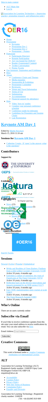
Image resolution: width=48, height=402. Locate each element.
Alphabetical (29, 264)
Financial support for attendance (25, 99)
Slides (14, 221)
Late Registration (19, 118)
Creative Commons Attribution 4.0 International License (27, 353)
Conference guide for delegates (25, 111)
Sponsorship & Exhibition (23, 82)
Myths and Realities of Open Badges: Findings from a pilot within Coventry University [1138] (26, 269)
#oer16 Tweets (7, 253)
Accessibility (11, 377)
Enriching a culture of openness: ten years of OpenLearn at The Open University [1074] (25, 277)
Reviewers (16, 87)
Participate (10, 54)
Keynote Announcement (22, 207)
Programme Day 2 (19, 49)
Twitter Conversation (20, 65)
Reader (9, 209)
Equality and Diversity (15, 389)
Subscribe (6, 336)
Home (9, 39)
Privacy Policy (12, 382)
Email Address (7, 331)
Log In (9, 9)
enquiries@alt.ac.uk (9, 399)
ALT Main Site (12, 7)
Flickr (19, 218)
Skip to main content (9, 2)
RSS (31, 327)
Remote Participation (20, 58)
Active (11, 264)
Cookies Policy (12, 380)
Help (8, 101)
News (8, 204)
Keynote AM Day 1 (18, 124)
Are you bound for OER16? (23, 61)
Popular (19, 264)
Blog (8, 73)
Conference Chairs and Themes (25, 77)
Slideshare (21, 223)
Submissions (17, 94)
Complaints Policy (14, 387)
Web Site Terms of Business (18, 385)
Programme (11, 42)
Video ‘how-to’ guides (21, 104)
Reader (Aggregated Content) (24, 63)
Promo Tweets (18, 68)
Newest (4, 264)
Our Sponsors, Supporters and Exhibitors (23, 70)
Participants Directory (21, 56)
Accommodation (19, 96)
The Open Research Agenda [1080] (21, 297)
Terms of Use (17, 92)
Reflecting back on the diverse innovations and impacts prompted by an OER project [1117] (26, 284)
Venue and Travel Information (24, 89)
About (9, 75)
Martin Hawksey (17, 131)
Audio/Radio (17, 211)
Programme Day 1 (19, 46)
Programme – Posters (21, 51)
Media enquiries (18, 80)
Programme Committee (21, 84)
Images (15, 216)
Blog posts (16, 214)
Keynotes (16, 44)
